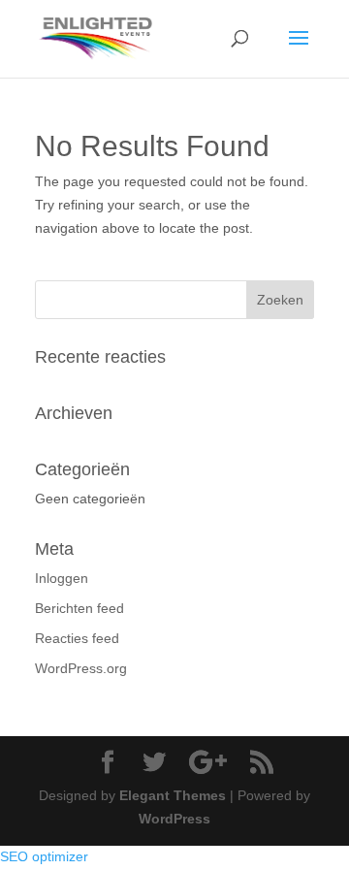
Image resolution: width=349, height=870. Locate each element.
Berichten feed (79, 608)
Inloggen (61, 578)
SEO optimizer (44, 856)
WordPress (174, 818)
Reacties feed (77, 638)
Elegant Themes (172, 795)
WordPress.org (81, 668)
